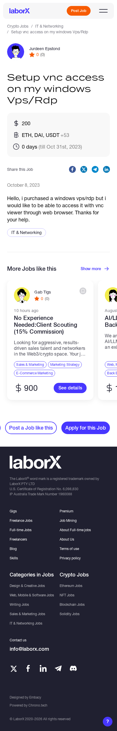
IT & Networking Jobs (26, 623)
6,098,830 (70, 489)
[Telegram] (58, 668)
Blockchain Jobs (72, 604)
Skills (14, 558)
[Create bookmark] (83, 291)
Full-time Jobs (21, 530)
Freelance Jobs (21, 520)
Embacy (35, 697)
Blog (13, 549)
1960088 (65, 494)
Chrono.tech (37, 705)
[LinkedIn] (43, 668)
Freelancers (18, 539)
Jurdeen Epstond (44, 48)
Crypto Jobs (17, 26)
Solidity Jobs (70, 614)
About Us (67, 539)
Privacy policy (70, 558)
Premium (66, 511)
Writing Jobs (19, 604)
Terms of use (69, 549)
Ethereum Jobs (71, 586)
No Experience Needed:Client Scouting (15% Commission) (45, 325)
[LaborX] (19, 10)
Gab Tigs (42, 292)
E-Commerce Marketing (34, 373)
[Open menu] (103, 11)
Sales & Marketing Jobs (27, 614)
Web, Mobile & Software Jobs (32, 595)
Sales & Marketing (30, 364)
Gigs (13, 511)
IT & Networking (49, 26)
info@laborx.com (29, 649)
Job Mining (68, 520)
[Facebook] (28, 668)
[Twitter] (13, 668)
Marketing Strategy (65, 364)
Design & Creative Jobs (27, 586)
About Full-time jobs (75, 530)
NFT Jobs (67, 595)
